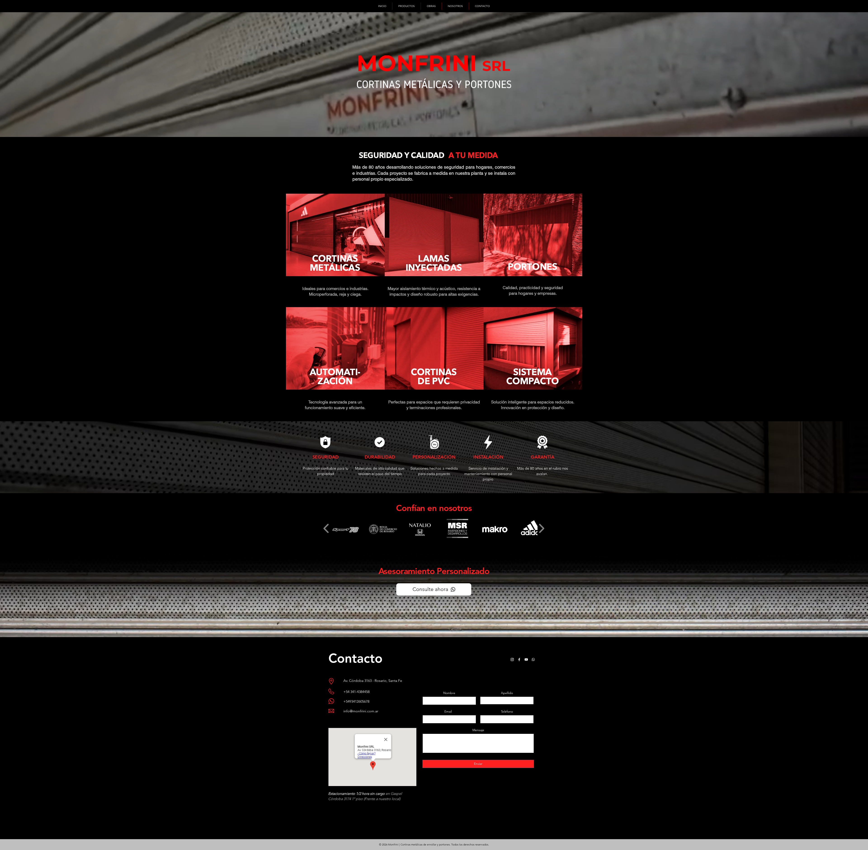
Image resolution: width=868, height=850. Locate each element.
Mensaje (478, 730)
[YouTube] (526, 659)
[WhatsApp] (533, 659)
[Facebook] (519, 659)
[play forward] (541, 528)
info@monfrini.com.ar (360, 711)
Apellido (507, 693)
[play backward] (326, 528)
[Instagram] (512, 659)
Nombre (449, 693)
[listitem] (335, 250)
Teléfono (507, 711)
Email (448, 711)
